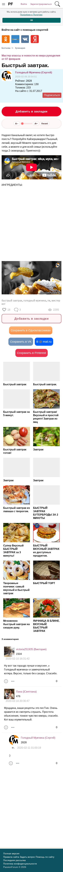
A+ (36, 123)
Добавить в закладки (31, 111)
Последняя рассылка (14, 860)
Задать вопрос (27, 857)
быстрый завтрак (12, 300)
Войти (24, 4)
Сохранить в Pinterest (31, 353)
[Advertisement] (31, 224)
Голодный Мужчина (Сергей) (33, 72)
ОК (31, 20)
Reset (44, 123)
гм (48, 300)
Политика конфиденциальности (20, 863)
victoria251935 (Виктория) (31, 649)
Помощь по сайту (45, 857)
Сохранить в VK (21, 341)
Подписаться (52, 95)
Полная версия (11, 853)
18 (8, 309)
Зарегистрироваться (41, 4)
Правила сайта (11, 857)
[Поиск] (57, 4)
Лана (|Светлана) (26, 691)
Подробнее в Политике (31, 15)
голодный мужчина (34, 300)
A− (16, 123)
